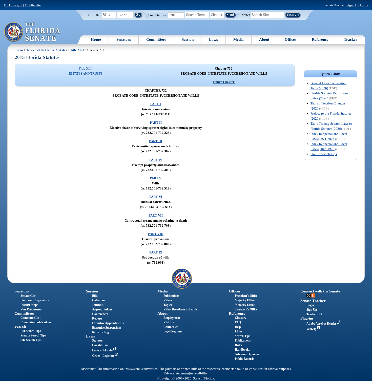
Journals (98, 305)
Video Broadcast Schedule (180, 309)
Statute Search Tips (324, 154)
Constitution (100, 345)
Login (364, 5)
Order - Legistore (103, 355)
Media (238, 39)
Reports (97, 318)
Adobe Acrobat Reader (321, 323)
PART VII (156, 215)
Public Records (244, 359)
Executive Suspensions (106, 327)
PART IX (155, 252)
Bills (95, 296)
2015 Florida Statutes (52, 49)
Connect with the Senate (320, 291)
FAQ (238, 322)
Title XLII (77, 49)
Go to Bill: (94, 15)
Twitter (308, 295)
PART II (156, 122)
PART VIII (155, 234)
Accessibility (199, 373)
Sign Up (352, 5)
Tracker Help (314, 314)
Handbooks (242, 349)
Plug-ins (307, 318)
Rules (238, 345)
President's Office (246, 296)
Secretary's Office (246, 309)
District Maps (29, 305)
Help (238, 327)
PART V (155, 178)
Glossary (240, 318)
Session (188, 39)
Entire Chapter (224, 82)
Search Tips (242, 336)
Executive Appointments (108, 323)
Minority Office (245, 305)
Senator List (28, 296)
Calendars (99, 300)
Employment (171, 318)
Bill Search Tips (30, 331)
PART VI (155, 197)
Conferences (100, 314)
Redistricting (100, 332)
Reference (320, 39)
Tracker (350, 39)
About (264, 39)
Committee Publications (35, 322)
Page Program (172, 331)
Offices (290, 39)
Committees (156, 39)
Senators (123, 39)
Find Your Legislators (34, 300)
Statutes (97, 340)
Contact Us (170, 327)
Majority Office (245, 300)
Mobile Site (33, 5)
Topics (167, 305)
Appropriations (102, 309)
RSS (313, 295)
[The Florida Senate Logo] (32, 32)
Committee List (30, 318)
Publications (171, 296)
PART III (155, 141)
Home (96, 39)
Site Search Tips (31, 340)
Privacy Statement (176, 373)
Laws (213, 39)
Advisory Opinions (247, 354)
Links (238, 331)
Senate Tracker (313, 301)
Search (246, 14)
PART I (155, 104)
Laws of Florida (102, 350)
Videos (167, 300)
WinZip (311, 329)
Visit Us (168, 322)
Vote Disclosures (31, 309)
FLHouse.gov (13, 5)
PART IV (155, 160)
